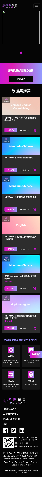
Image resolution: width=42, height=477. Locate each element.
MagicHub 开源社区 (11, 419)
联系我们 (21, 79)
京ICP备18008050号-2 (10, 470)
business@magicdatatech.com (28, 446)
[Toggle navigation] (36, 5)
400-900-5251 (23, 443)
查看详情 (11, 130)
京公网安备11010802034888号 (27, 472)
